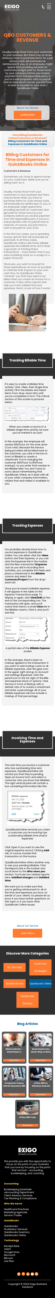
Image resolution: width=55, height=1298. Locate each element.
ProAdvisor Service (15, 1229)
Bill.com (8, 1258)
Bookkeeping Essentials (18, 1189)
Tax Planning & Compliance (20, 1198)
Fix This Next (14, 967)
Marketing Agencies (15, 1212)
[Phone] (36, 1273)
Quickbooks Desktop (27, 999)
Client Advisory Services (18, 1195)
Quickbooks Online (40, 983)
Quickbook (10, 1226)
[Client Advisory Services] (32, 1195)
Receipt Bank (11, 1246)
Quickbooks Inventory (17, 1232)
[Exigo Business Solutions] (19, 1274)
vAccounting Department (19, 1192)
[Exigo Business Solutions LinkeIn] (28, 1274)
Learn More (27, 933)
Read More (14, 1060)
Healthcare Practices (16, 1209)
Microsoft (9, 1255)
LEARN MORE (28, 115)
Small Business (14, 983)
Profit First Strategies (40, 967)
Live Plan (9, 1261)
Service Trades (13, 1215)
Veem (7, 1249)
